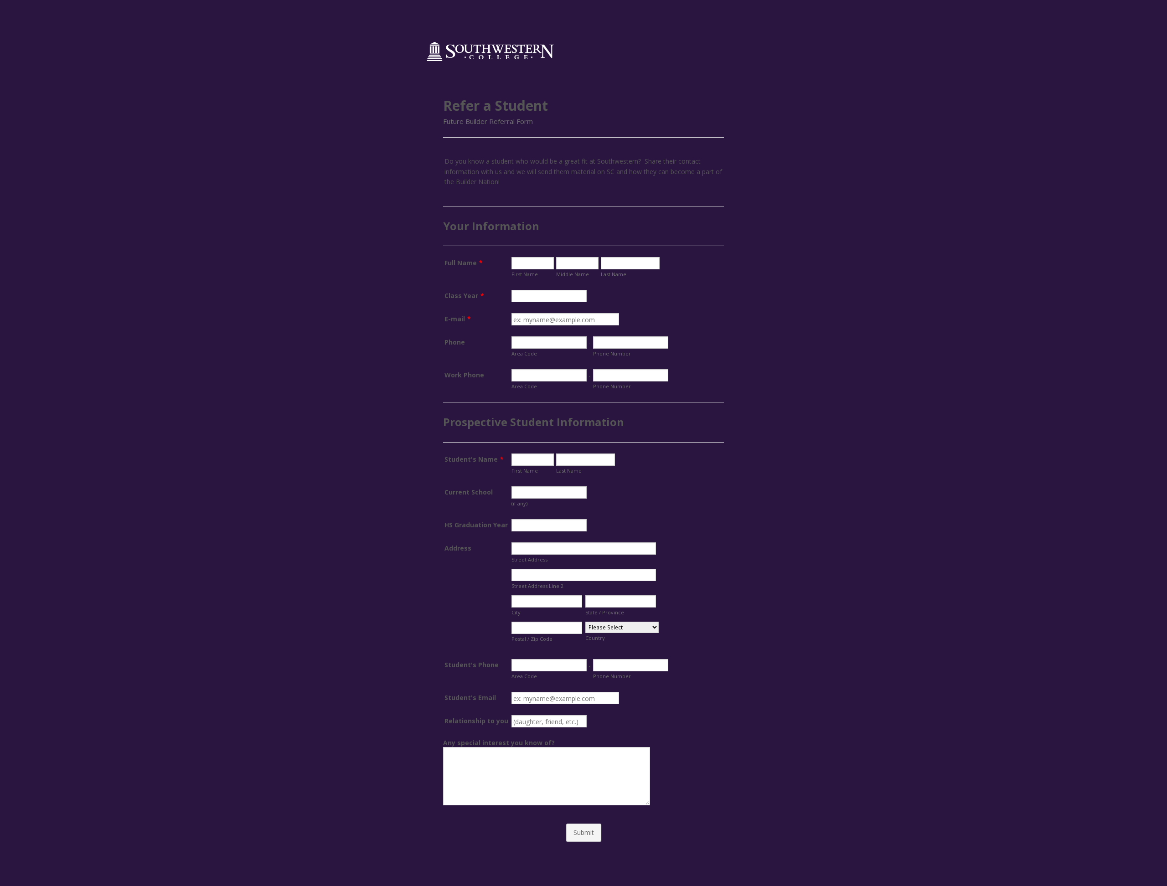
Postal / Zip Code (532, 638)
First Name (524, 274)
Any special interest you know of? (499, 742)
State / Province (604, 612)
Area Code (524, 353)
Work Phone (464, 375)
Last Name (613, 274)
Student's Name (474, 459)
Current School (468, 492)
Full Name (463, 262)
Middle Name (572, 274)
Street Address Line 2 (537, 585)
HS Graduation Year (476, 524)
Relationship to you (476, 720)
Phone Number (612, 353)
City (516, 612)
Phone (454, 342)
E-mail (457, 318)
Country (595, 637)
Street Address (529, 559)
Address (457, 548)
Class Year (464, 295)
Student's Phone (471, 664)
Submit (583, 832)
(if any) (519, 503)
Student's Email (470, 697)
